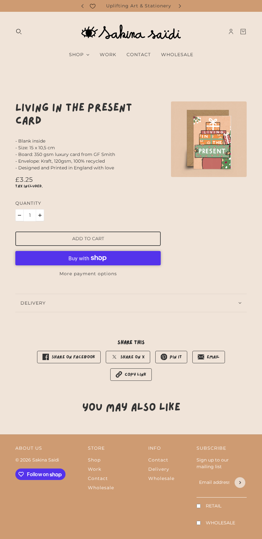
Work (94, 469)
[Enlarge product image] (209, 139)
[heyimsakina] (131, 31)
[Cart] (243, 31)
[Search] (18, 31)
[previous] (82, 6)
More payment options (88, 274)
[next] (179, 6)
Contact (98, 478)
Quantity (28, 203)
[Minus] (19, 215)
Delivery (158, 469)
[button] (131, 374)
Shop (94, 460)
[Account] (231, 31)
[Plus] (40, 215)
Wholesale (101, 488)
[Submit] (240, 482)
